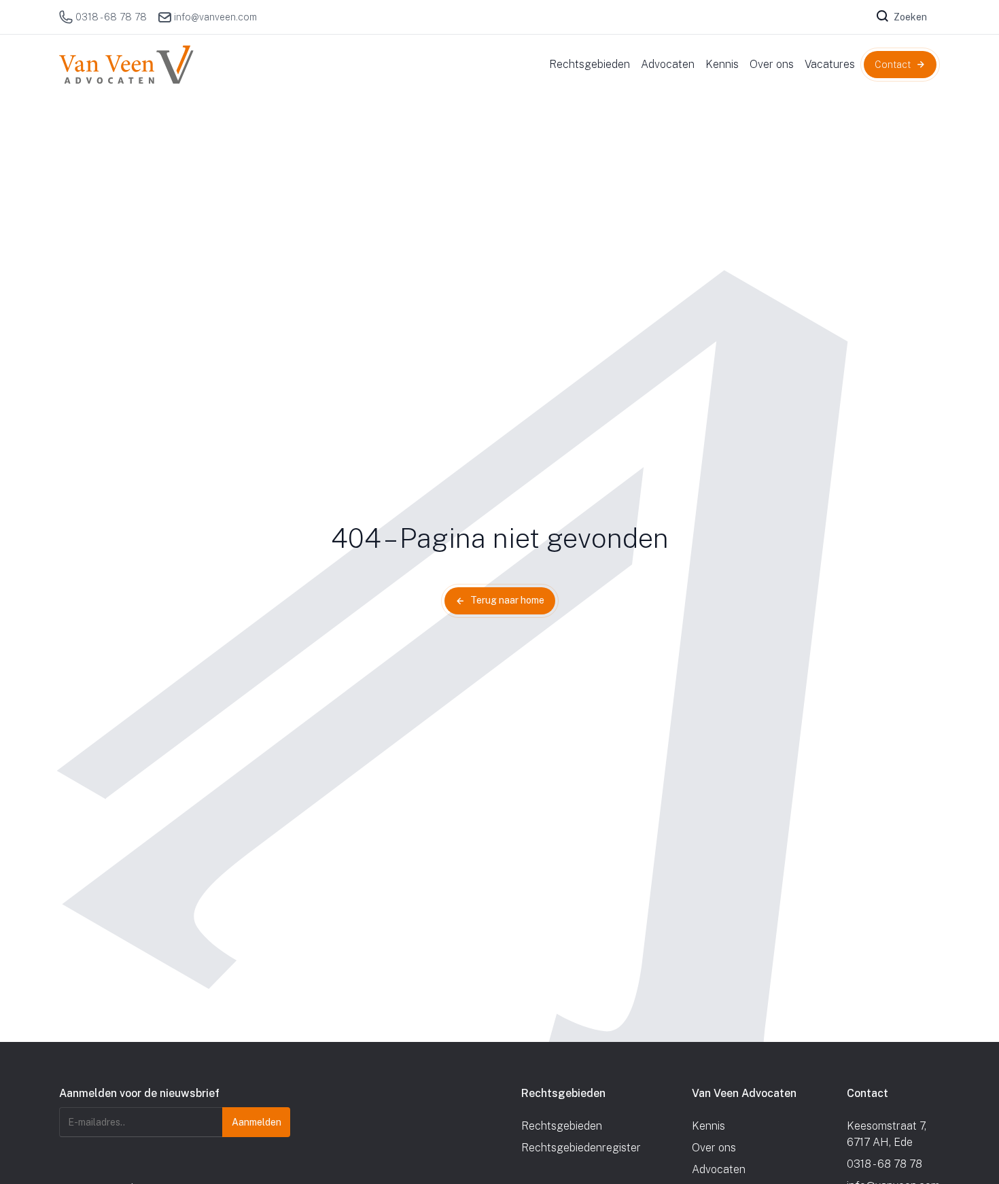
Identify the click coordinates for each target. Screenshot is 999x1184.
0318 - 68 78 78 (111, 17)
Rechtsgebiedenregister (581, 1147)
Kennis (708, 1125)
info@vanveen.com (215, 17)
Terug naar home (507, 600)
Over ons (714, 1147)
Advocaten (719, 1169)
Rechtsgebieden (561, 1125)
